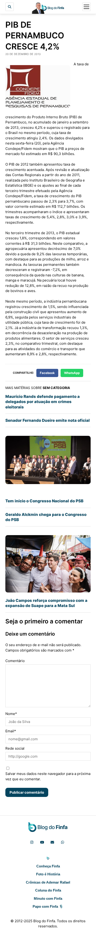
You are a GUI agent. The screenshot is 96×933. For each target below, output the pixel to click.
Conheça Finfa (48, 866)
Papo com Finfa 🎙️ (48, 906)
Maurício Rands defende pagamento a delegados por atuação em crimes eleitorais (42, 401)
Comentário (15, 661)
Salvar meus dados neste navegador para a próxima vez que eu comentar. (47, 776)
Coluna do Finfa (48, 890)
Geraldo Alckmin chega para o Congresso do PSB (45, 517)
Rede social (14, 748)
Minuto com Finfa (48, 898)
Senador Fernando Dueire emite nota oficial (47, 420)
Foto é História (48, 874)
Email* (10, 731)
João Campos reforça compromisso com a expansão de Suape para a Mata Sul (46, 603)
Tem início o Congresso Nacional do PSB (44, 501)
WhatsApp (72, 373)
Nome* (11, 713)
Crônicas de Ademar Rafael (48, 882)
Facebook (47, 373)
